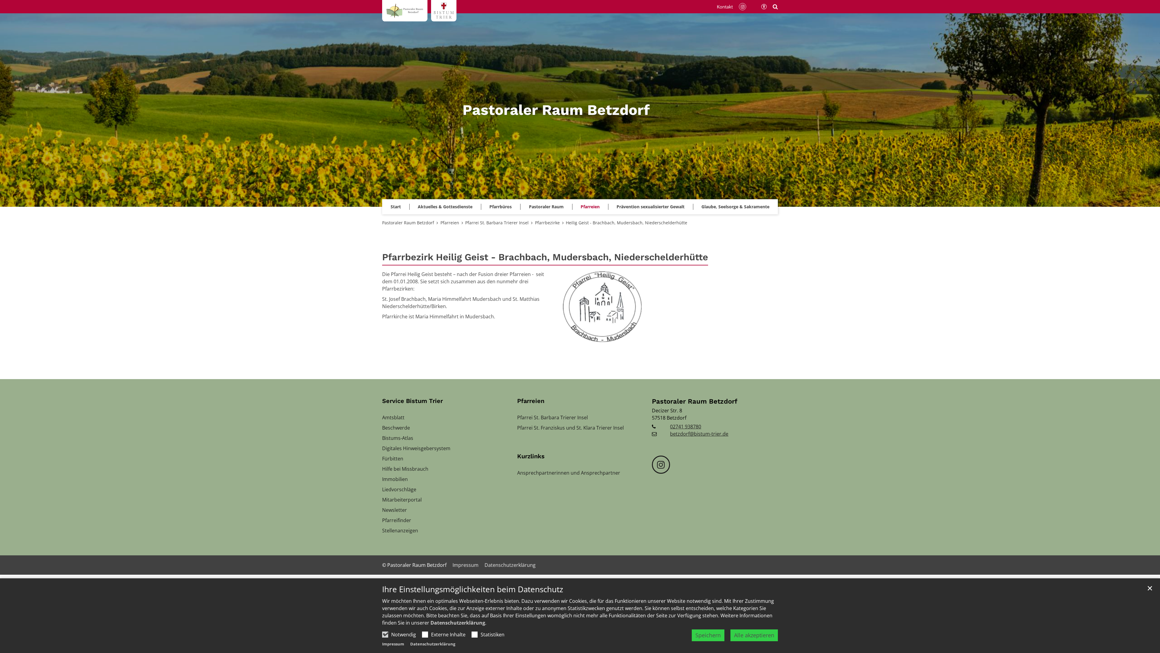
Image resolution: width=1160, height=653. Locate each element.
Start (396, 207)
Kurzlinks (531, 456)
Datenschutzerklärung (457, 622)
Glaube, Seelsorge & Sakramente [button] (735, 207)
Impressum (393, 644)
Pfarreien (449, 223)
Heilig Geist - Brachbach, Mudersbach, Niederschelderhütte (626, 223)
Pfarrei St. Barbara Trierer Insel (497, 223)
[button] (650, 207)
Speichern (708, 635)
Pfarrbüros (500, 207)
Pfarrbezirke (547, 223)
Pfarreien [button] (590, 207)
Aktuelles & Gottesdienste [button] (445, 207)
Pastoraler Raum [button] (546, 207)
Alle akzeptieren (754, 635)
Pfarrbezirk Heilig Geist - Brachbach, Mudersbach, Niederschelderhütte (545, 257)
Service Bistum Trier (412, 400)
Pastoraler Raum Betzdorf (408, 223)
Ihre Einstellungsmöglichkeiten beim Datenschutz (472, 589)
